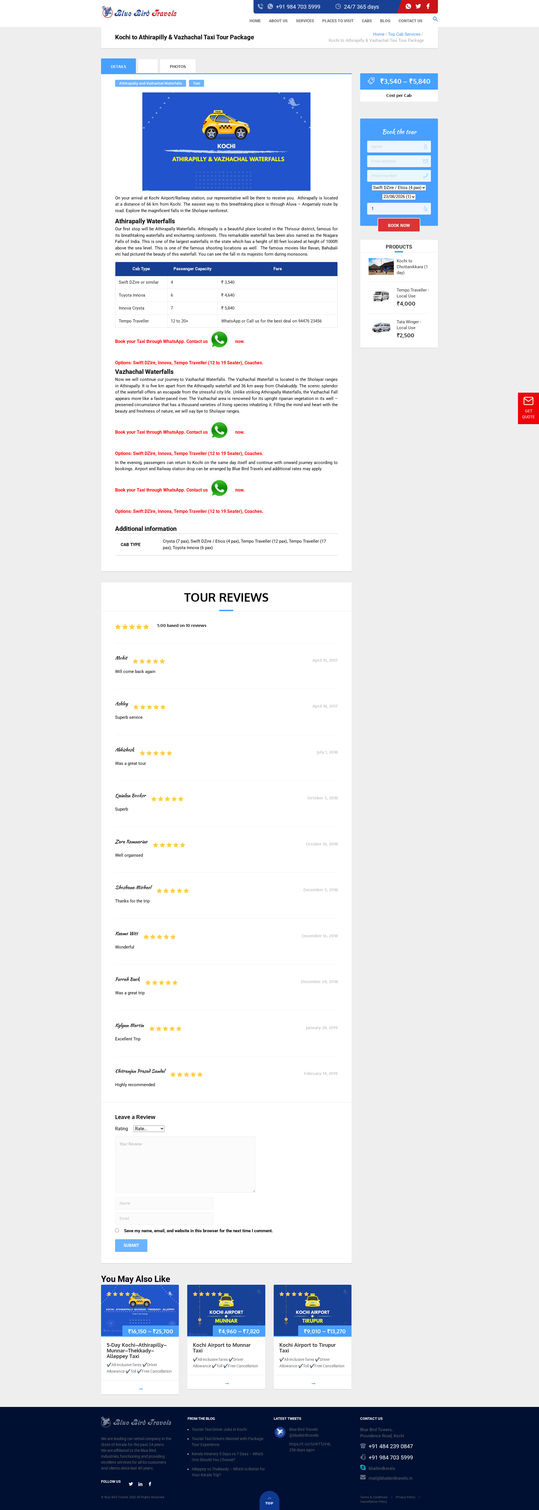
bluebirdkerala (382, 1468)
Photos (178, 66)
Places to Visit (338, 21)
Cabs (367, 21)
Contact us (410, 21)
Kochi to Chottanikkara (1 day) (412, 266)
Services (305, 21)
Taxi (196, 83)
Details (118, 66)
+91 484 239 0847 (391, 1446)
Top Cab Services (404, 34)
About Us (278, 21)
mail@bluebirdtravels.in (390, 1478)
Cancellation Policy (373, 1502)
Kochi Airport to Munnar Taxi (222, 1348)
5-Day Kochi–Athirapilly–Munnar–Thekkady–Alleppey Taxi (137, 1350)
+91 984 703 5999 (391, 1457)
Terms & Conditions (374, 1497)
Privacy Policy (405, 1497)
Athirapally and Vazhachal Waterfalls (150, 83)
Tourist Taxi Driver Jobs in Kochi (219, 1429)
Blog (385, 21)
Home (255, 21)
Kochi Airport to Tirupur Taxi (307, 1348)
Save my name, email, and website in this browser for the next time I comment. (198, 1230)
